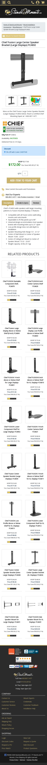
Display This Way (32, 760)
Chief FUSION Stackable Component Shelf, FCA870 (12, 283)
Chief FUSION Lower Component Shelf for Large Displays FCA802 (11, 429)
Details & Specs (22, 203)
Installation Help (29, 708)
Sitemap (22, 760)
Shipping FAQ (7, 721)
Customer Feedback (31, 705)
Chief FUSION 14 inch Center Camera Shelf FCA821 (35, 429)
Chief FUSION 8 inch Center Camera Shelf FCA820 (35, 283)
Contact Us (6, 698)
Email (38, 197)
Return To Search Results (14, 36)
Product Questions (30, 748)
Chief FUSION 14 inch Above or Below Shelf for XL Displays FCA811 (35, 476)
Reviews (36, 203)
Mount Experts (29, 698)
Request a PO (7, 745)
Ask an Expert (7, 718)
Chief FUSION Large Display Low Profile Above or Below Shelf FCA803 (35, 332)
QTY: (19, 173)
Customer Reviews (9, 705)
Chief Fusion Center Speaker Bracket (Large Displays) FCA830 (11, 476)
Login (4, 738)
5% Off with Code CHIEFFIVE (16, 152)
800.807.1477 (27, 678)
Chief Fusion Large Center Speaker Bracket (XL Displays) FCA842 (35, 572)
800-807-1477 (11, 197)
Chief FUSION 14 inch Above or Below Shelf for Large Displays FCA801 (12, 381)
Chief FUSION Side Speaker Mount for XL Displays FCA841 (35, 619)
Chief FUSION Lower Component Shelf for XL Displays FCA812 (35, 523)
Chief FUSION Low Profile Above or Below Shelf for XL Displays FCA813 (11, 524)
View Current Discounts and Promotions (20, 189)
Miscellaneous (17, 27)
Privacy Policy (14, 760)
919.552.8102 (26, 682)
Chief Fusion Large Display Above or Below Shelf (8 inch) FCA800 (12, 330)
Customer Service (8, 702)
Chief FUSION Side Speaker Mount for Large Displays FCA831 (11, 619)
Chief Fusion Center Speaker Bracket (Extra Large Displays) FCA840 (12, 572)
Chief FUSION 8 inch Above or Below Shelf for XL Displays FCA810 (35, 380)
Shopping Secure (8, 728)
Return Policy (6, 725)
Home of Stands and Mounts (13, 25)
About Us (5, 708)
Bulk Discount (29, 745)
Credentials (28, 702)
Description (8, 203)
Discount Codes (7, 741)
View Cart (27, 738)
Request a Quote (30, 741)
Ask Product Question (26, 197)
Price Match (6, 748)
